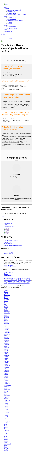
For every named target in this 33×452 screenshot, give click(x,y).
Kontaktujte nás (8, 31)
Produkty (6, 8)
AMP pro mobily (8, 275)
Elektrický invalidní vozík (14, 10)
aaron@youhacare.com (10, 266)
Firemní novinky (11, 26)
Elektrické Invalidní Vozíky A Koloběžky (19, 283)
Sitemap (6, 274)
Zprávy (6, 25)
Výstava (9, 22)
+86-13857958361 (9, 265)
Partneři (9, 23)
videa (5, 29)
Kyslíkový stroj (11, 13)
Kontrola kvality (11, 17)
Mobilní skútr (11, 11)
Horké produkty (8, 272)
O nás (5, 16)
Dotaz (2, 216)
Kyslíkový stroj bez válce (24, 280)
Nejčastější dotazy (9, 226)
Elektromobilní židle (9, 281)
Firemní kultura (11, 19)
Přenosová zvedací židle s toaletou (16, 14)
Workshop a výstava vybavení (15, 20)
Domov (6, 7)
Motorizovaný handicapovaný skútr (13, 278)
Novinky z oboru (12, 28)
